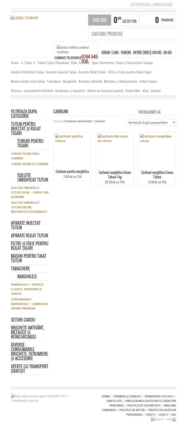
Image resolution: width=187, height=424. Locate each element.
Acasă (57, 121)
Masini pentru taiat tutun (28, 81)
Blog (145, 91)
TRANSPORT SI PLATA (158, 396)
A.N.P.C (150, 414)
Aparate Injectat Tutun (61, 72)
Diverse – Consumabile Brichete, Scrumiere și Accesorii (48, 91)
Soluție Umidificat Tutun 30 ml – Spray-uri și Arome (30, 192)
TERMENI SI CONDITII (127, 396)
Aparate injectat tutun (26, 226)
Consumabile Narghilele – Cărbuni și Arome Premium (29, 303)
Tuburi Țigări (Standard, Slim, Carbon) (64, 63)
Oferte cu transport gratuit (105, 91)
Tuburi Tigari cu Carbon (29, 164)
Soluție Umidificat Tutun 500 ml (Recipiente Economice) (29, 207)
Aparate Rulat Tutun (92, 72)
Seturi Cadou (148, 81)
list (173, 112)
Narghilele (70, 81)
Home (15, 63)
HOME (106, 396)
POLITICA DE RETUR (132, 410)
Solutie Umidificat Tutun (27, 72)
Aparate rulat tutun (29, 236)
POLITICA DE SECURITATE (143, 405)
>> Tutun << (28, 63)
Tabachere (54, 81)
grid (165, 112)
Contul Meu (132, 91)
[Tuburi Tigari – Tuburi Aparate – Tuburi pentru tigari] (24, 17)
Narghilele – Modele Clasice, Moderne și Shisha (27, 289)
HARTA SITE (114, 401)
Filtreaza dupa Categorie (24, 114)
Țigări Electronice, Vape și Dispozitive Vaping (122, 63)
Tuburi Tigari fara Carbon (25, 156)
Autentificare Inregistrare (151, 4)
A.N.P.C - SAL (167, 414)
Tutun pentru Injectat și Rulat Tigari (26, 129)
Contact (156, 91)
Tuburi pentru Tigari (30, 144)
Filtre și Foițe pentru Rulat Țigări (130, 72)
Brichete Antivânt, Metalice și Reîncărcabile (108, 81)
